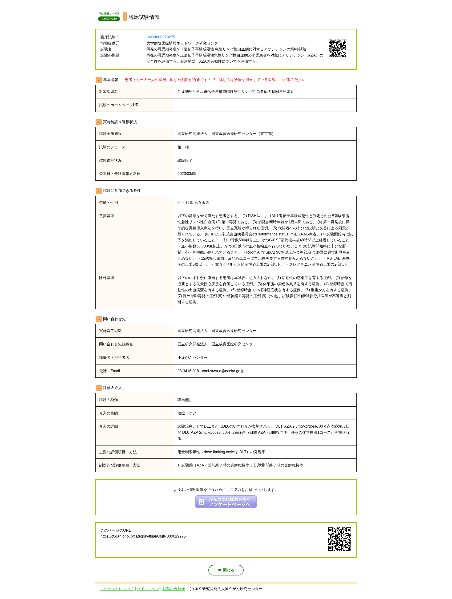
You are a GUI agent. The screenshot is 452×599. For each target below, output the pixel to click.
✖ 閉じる (226, 570)
